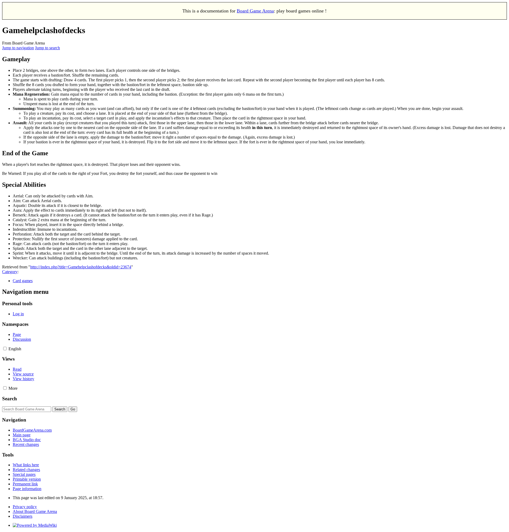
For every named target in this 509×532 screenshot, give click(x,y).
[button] (5, 348)
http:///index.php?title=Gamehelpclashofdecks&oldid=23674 (80, 267)
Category (9, 271)
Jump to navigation (18, 48)
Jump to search (47, 48)
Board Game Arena (255, 11)
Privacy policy (25, 506)
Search (9, 398)
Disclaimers (22, 516)
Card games (23, 280)
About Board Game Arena (35, 511)
